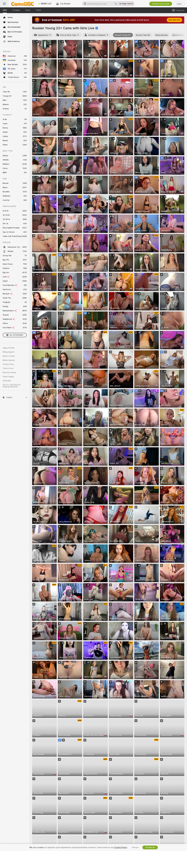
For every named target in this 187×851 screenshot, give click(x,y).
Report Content (9, 356)
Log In (179, 4)
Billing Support (8, 352)
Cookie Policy (120, 847)
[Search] (116, 4)
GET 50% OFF (174, 20)
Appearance (43, 35)
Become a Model (9, 372)
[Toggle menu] (4, 3)
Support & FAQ (8, 348)
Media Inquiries (9, 360)
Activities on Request (96, 35)
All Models (7, 381)
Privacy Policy (8, 364)
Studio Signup (8, 377)
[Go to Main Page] (22, 3)
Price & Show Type (68, 35)
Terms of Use (8, 368)
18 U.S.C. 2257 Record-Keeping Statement (12, 386)
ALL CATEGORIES (16, 335)
